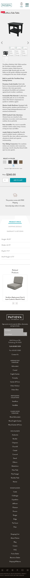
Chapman (15, 442)
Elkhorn (15, 462)
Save (3, 12)
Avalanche (15, 435)
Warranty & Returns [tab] (15, 231)
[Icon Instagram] (12, 570)
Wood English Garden (15, 421)
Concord (15, 454)
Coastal (15, 370)
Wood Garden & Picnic (15, 425)
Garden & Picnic (15, 382)
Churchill (15, 446)
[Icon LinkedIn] (27, 570)
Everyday (15, 378)
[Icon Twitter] (7, 570)
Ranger (15, 515)
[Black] (15, 162)
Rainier (15, 482)
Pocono (15, 511)
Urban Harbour (15, 386)
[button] (4, 162)
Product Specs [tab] (15, 222)
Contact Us (15, 354)
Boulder (15, 439)
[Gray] (10, 162)
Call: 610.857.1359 (15, 346)
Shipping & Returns (15, 561)
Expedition (15, 499)
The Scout (15, 523)
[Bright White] (4, 162)
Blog (15, 542)
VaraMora (15, 401)
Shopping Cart (15, 534)
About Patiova (15, 538)
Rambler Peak (15, 478)
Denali (15, 458)
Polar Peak (15, 470)
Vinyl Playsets (15, 431)
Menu (27, 6)
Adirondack (15, 366)
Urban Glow (15, 389)
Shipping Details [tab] (15, 226)
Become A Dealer (19, 575)
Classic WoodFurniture (15, 412)
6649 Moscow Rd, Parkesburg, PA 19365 (15, 341)
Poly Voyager (15, 474)
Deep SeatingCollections (15, 397)
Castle (15, 492)
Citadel (15, 450)
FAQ (15, 550)
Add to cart (18, 180)
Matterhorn (15, 466)
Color (12, 159)
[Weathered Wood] (20, 162)
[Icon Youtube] (22, 570)
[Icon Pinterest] (17, 570)
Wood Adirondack (15, 417)
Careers (15, 546)
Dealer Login (9, 575)
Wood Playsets (15, 488)
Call (21, 7)
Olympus (15, 507)
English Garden (15, 374)
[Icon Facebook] (2, 570)
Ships (15, 527)
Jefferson (15, 503)
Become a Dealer (15, 557)
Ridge (15, 519)
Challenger (15, 495)
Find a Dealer (15, 553)
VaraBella (15, 405)
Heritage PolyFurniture (15, 361)
